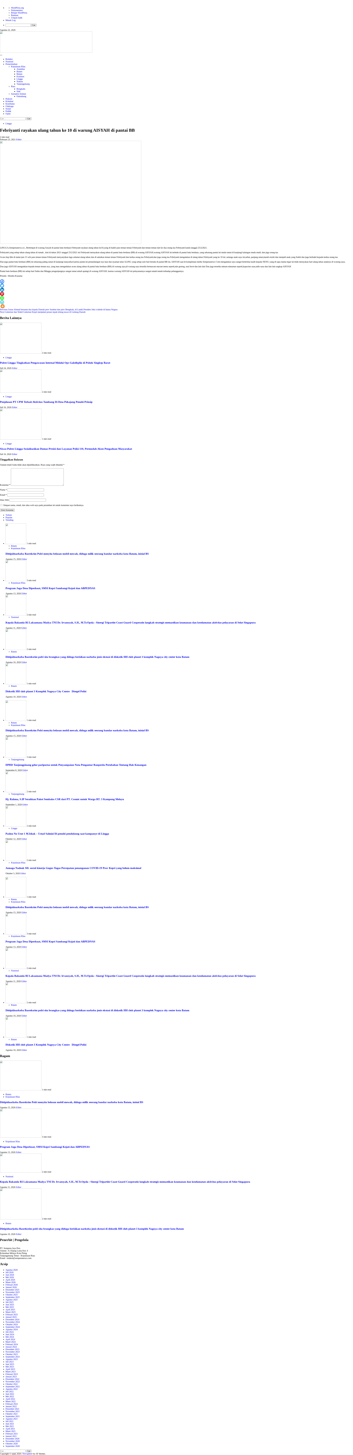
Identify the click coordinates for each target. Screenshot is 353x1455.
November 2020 (13, 1441)
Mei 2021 (10, 1426)
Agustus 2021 (12, 1419)
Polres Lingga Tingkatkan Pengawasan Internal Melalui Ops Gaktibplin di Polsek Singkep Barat (55, 362)
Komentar (5, 485)
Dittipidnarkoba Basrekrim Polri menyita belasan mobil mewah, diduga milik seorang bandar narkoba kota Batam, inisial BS (77, 553)
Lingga (20, 79)
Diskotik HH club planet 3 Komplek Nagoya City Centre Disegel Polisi (46, 691)
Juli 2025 (10, 1302)
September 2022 (13, 1386)
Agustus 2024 (12, 1329)
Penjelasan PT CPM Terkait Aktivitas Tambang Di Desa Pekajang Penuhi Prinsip (46, 401)
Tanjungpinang (23, 84)
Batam (19, 71)
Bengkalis (21, 89)
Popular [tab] (9, 517)
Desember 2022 (12, 1379)
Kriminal (9, 101)
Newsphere (27, 1454)
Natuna (20, 81)
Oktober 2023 (12, 1354)
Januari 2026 (11, 1287)
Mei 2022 (10, 1396)
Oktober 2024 (12, 1324)
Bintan (19, 74)
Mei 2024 (10, 1337)
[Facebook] (2, 281)
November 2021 (13, 1411)
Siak (18, 91)
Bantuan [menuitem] (14, 15)
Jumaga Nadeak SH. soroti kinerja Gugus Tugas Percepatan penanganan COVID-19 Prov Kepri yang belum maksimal (73, 868)
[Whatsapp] (2, 298)
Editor (19, 139)
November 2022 (13, 1381)
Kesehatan (10, 104)
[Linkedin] (2, 290)
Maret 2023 (11, 1371)
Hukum (9, 99)
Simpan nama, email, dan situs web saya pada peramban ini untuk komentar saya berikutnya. (43, 505)
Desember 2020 (12, 1438)
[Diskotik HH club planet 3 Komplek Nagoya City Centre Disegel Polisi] (16, 683)
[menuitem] (179, 25)
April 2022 (10, 1399)
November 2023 (13, 1352)
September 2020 (13, 1446)
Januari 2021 (11, 1436)
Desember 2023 (12, 1349)
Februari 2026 (12, 1285)
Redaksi (9, 59)
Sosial (8, 109)
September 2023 (13, 1357)
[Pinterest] (2, 294)
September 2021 (13, 1416)
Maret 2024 (11, 1342)
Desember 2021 (12, 1409)
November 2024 (13, 1322)
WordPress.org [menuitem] (17, 8)
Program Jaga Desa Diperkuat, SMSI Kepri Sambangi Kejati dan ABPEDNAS (50, 588)
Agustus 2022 (12, 1389)
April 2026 (10, 1280)
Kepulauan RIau (18, 66)
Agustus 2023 (12, 1359)
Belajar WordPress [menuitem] (19, 13)
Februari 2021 (12, 1434)
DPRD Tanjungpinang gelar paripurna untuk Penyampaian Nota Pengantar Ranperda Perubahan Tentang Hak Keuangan (76, 764)
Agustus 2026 (12, 1270)
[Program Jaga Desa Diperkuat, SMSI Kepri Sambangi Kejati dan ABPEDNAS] (16, 580)
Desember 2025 (12, 1290)
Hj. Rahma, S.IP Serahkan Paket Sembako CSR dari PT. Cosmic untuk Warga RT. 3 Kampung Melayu (65, 799)
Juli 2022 (10, 1391)
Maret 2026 (11, 1282)
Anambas (21, 69)
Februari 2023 (12, 1374)
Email (3, 495)
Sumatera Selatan (18, 94)
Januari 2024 (11, 1347)
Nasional (9, 61)
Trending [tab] (9, 520)
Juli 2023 (10, 1362)
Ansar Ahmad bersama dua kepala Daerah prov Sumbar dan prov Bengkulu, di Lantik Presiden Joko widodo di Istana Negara (58, 309)
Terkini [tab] (9, 515)
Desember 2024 (12, 1319)
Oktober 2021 (12, 1414)
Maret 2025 (11, 1312)
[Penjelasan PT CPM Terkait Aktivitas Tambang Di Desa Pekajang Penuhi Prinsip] (21, 392)
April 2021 (10, 1429)
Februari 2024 (12, 1344)
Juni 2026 (10, 1275)
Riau (13, 86)
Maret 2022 (11, 1401)
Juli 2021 (10, 1421)
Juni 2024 (10, 1334)
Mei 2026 (10, 1277)
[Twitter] (2, 286)
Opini (8, 114)
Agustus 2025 (12, 1299)
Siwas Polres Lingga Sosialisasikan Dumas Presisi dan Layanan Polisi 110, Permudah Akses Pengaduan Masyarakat (66, 448)
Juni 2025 (10, 1304)
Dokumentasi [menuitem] (17, 10)
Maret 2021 (11, 1431)
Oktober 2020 (12, 1443)
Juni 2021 (10, 1424)
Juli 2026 (10, 1272)
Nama (3, 490)
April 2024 (10, 1339)
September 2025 (13, 1297)
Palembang (21, 96)
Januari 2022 (11, 1406)
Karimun (20, 76)
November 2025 (13, 1292)
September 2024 (13, 1327)
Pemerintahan (11, 64)
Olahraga (10, 106)
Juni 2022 (10, 1394)
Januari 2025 (11, 1317)
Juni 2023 (10, 1364)
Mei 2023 (10, 1367)
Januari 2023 (11, 1376)
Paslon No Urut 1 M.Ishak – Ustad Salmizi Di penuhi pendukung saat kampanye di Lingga (57, 833)
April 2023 (10, 1369)
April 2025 (10, 1309)
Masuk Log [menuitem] (11, 20)
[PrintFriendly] (2, 302)
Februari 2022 (12, 1404)
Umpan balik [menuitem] (16, 18)
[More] (2, 306)
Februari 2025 (12, 1314)
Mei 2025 (10, 1307)
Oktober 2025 (12, 1295)
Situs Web (4, 500)
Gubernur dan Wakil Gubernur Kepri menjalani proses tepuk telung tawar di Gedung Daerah (42, 312)
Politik (8, 111)
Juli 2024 (10, 1332)
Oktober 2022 (12, 1384)
